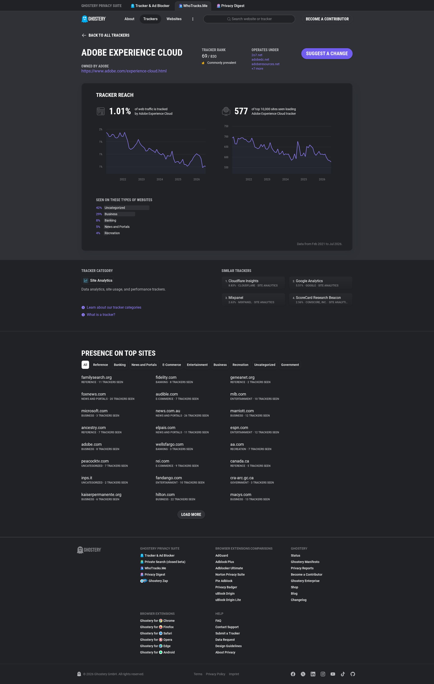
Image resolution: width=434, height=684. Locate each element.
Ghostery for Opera (156, 639)
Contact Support (227, 627)
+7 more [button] (257, 68)
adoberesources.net (266, 64)
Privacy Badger (226, 587)
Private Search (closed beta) (165, 562)
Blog (294, 593)
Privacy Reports (302, 568)
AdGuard (221, 555)
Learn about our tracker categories (114, 307)
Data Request (225, 639)
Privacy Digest (232, 6)
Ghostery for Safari (156, 633)
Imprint (234, 674)
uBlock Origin (225, 593)
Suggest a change (327, 53)
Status (295, 555)
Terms (198, 674)
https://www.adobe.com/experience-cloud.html (124, 71)
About (129, 19)
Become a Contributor (327, 19)
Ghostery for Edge (155, 646)
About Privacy (225, 652)
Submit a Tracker (227, 633)
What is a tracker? (101, 314)
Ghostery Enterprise (305, 581)
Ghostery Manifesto (305, 562)
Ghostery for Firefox (157, 627)
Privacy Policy (215, 674)
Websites (174, 19)
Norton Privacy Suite (230, 574)
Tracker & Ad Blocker (152, 6)
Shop (294, 587)
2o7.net (257, 55)
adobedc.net (260, 59)
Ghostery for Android (157, 652)
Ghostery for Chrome (157, 620)
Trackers (150, 19)
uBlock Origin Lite (228, 600)
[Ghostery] (93, 19)
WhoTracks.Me (195, 6)
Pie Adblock (223, 581)
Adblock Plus (224, 562)
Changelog (299, 600)
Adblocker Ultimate (229, 568)
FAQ (218, 620)
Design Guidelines (228, 646)
